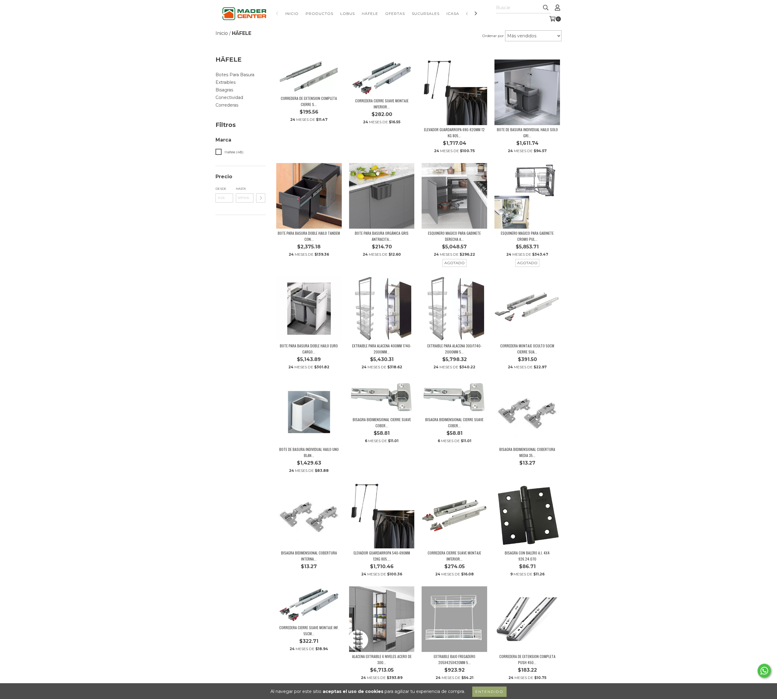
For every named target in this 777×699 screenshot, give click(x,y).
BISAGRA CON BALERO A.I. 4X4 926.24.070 (527, 555)
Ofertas (395, 13)
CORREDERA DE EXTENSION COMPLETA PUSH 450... (527, 659)
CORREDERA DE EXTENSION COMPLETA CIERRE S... (309, 101)
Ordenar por (493, 35)
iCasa (452, 13)
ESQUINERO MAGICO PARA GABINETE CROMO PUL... (527, 236)
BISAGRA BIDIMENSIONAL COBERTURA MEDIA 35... (527, 452)
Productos (319, 13)
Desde (220, 189)
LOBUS (347, 13)
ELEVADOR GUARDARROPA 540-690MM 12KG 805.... (382, 555)
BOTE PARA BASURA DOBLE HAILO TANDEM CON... (309, 236)
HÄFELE (370, 13)
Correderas (226, 105)
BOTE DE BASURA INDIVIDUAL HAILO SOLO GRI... (527, 132)
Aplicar (260, 198)
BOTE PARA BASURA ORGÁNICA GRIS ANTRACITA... (382, 236)
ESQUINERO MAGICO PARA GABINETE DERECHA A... (454, 236)
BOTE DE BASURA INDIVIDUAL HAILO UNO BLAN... (309, 452)
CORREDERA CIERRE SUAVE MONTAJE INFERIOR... (382, 103)
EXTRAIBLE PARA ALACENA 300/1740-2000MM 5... (454, 348)
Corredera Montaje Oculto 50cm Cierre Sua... (527, 348)
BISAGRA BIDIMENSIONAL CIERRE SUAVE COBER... (382, 422)
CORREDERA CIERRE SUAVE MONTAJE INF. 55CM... (309, 630)
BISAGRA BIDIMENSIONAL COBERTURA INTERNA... (309, 555)
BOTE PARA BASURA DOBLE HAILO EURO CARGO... (309, 348)
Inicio (292, 13)
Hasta (241, 189)
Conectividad (229, 97)
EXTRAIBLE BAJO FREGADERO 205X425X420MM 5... (454, 659)
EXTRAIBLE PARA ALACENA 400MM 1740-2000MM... (381, 348)
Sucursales (425, 13)
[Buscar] (546, 7)
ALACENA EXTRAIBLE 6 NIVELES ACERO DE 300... (382, 659)
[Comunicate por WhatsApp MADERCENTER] (764, 671)
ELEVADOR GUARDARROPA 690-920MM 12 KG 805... (454, 132)
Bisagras (224, 90)
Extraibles (225, 82)
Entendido (489, 691)
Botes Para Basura (234, 74)
